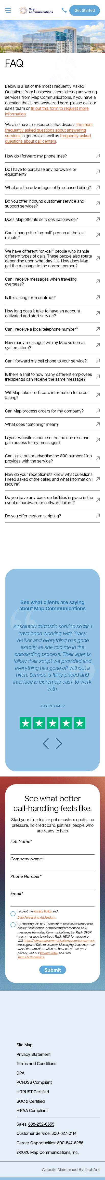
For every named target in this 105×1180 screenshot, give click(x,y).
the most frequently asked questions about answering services (49, 130)
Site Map (25, 1044)
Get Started (84, 10)
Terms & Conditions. (31, 957)
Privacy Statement (33, 1054)
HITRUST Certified (33, 1091)
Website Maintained (60, 1169)
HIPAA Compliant (32, 1110)
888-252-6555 (41, 1124)
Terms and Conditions (36, 1063)
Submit (52, 970)
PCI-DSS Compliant (34, 1082)
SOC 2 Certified (31, 1101)
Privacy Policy (43, 911)
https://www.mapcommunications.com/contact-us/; (59, 940)
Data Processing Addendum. (37, 917)
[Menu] (8, 10)
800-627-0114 (63, 1133)
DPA (20, 1073)
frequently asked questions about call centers (48, 138)
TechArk (92, 1169)
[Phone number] (64, 10)
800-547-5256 (70, 1142)
